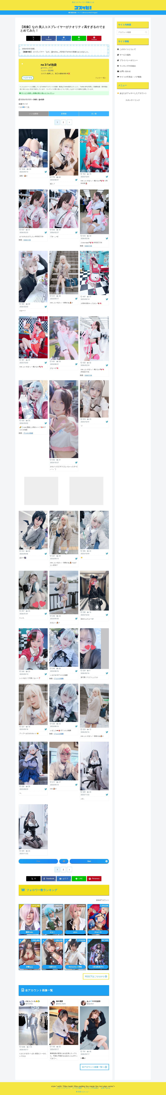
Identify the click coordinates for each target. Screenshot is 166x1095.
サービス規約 (125, 55)
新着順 (64, 114)
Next (89, 861)
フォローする (27, 78)
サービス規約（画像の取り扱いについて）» (37, 93)
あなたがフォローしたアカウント (133, 93)
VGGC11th (27, 240)
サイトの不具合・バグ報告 (130, 77)
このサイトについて (128, 49)
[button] (146, 32)
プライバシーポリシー (129, 60)
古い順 (94, 114)
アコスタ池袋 (28, 433)
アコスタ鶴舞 (59, 678)
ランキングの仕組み (128, 66)
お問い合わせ (125, 71)
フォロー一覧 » (100, 78)
